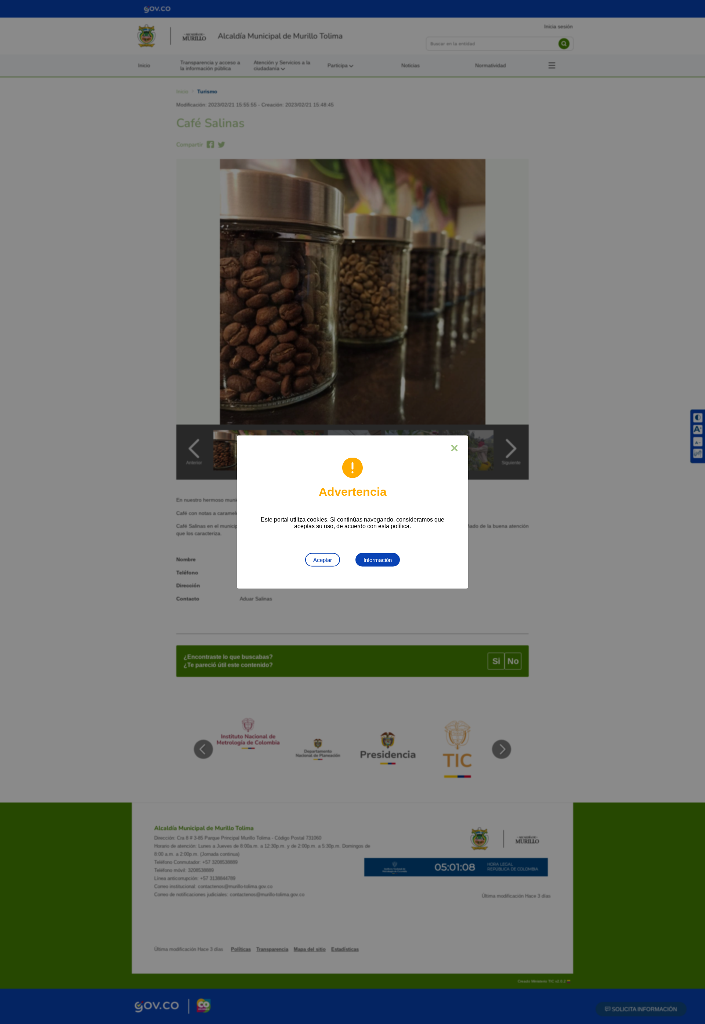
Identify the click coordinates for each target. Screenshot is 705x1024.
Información (378, 560)
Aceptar (322, 560)
